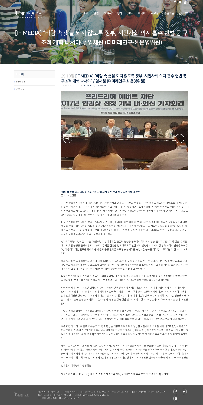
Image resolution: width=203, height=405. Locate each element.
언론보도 (20, 89)
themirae (101, 85)
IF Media (20, 81)
